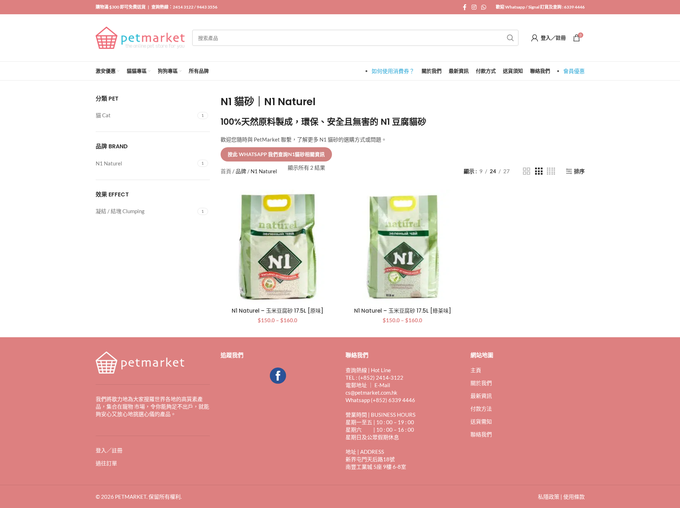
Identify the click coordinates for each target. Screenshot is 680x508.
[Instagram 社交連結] (474, 7)
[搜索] (510, 38)
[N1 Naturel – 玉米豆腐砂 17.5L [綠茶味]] (403, 247)
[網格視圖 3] (538, 171)
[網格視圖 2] (526, 171)
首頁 (226, 171)
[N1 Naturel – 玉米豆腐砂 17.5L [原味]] (278, 247)
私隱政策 (548, 496)
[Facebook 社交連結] (464, 7)
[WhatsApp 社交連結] (483, 7)
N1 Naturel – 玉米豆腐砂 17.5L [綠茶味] (402, 310)
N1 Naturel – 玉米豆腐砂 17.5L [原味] (277, 310)
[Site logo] (140, 37)
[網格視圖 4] (551, 171)
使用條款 (574, 496)
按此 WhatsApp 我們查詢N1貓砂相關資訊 (276, 154)
